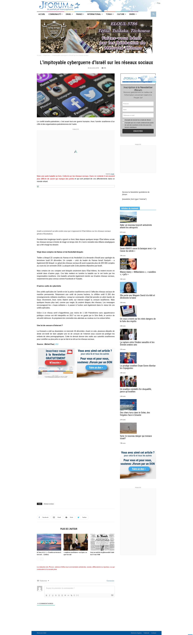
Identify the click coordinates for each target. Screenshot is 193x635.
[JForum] (96, 5)
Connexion (110, 581)
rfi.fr (56, 344)
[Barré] (55, 595)
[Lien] (71, 595)
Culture (120, 14)
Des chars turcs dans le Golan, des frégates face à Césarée (135, 413)
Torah (109, 14)
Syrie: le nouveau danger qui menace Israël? (136, 437)
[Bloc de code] (68, 595)
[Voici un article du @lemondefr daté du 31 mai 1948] (102, 542)
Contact (153, 633)
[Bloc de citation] (65, 595)
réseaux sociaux (49, 504)
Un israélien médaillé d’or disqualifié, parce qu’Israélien (136, 390)
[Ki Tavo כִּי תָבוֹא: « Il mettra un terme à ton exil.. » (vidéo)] (49, 542)
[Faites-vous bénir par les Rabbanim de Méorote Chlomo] (96, 36)
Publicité (146, 633)
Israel (68, 14)
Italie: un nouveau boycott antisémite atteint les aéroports (136, 226)
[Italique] (49, 595)
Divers (132, 14)
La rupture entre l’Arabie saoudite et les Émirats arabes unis (137, 343)
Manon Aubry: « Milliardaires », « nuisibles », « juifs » (138, 273)
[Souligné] (52, 595)
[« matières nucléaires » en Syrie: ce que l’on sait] (76, 542)
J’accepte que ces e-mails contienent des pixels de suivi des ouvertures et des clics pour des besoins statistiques (139, 125)
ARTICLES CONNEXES (48, 529)
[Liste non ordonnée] (62, 595)
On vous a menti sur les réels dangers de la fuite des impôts (138, 320)
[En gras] (46, 595)
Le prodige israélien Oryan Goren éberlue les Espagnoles (138, 366)
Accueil (41, 14)
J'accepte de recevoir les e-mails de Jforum (138, 120)
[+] (77, 595)
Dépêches (46, 55)
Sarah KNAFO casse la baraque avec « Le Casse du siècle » (138, 249)
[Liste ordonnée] (59, 595)
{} (74, 595)
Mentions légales (136, 633)
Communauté (54, 14)
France (79, 14)
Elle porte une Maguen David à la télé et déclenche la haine (137, 296)
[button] (153, 14)
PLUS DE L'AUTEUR (68, 529)
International (94, 14)
